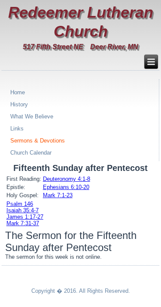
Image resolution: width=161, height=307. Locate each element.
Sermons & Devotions (37, 140)
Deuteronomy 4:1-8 (66, 179)
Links (17, 128)
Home (17, 92)
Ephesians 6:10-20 (66, 187)
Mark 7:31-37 (22, 223)
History (19, 104)
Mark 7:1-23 (58, 195)
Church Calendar (31, 152)
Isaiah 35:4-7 (22, 210)
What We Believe (31, 116)
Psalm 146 (19, 204)
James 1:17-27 (24, 217)
